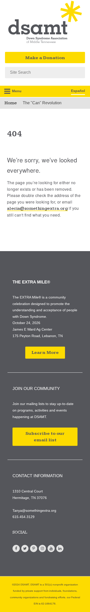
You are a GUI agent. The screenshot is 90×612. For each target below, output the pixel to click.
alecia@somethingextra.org (37, 208)
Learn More (45, 352)
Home (10, 103)
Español (78, 91)
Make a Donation (45, 57)
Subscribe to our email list (45, 437)
